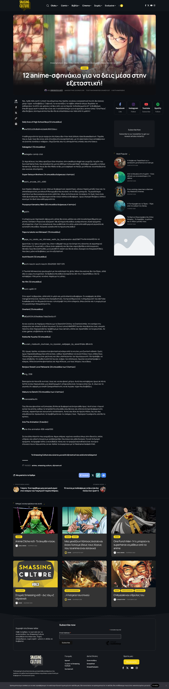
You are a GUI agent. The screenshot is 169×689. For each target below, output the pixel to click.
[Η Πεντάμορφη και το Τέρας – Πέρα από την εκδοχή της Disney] (120, 206)
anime (34, 465)
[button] (48, 5)
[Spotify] (158, 108)
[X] (148, 5)
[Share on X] (16, 113)
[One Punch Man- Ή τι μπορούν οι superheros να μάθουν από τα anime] (133, 520)
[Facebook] (146, 5)
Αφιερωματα (140, 590)
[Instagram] (154, 5)
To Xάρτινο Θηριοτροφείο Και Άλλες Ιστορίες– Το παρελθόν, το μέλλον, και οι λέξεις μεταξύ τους (140, 219)
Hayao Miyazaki (127, 590)
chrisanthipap (121, 599)
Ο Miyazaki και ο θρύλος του (129, 595)
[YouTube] (151, 5)
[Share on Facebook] (16, 107)
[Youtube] (146, 108)
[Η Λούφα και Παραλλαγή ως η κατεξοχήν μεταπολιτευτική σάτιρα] (120, 163)
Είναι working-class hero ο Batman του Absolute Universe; (140, 190)
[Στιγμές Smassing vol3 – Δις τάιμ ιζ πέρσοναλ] (35, 574)
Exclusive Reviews (72, 590)
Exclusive (20, 590)
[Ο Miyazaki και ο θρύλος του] (133, 574)
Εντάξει (155, 685)
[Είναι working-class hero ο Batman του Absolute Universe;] (120, 191)
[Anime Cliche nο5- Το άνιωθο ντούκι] (35, 520)
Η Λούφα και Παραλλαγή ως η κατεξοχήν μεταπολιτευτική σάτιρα (140, 161)
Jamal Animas (22, 545)
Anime (84, 68)
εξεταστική (57, 465)
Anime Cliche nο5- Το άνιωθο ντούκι (35, 541)
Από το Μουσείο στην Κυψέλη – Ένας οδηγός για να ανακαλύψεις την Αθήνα (140, 176)
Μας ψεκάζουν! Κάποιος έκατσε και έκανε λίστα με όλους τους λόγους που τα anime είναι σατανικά (83, 545)
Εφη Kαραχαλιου (57, 90)
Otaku (75, 537)
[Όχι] (166, 685)
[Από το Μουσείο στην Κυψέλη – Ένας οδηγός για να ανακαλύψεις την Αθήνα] (120, 177)
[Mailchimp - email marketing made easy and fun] (113, 645)
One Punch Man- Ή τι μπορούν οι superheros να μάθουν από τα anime (132, 545)
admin (69, 552)
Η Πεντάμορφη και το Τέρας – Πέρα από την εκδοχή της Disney (140, 205)
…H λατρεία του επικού (76, 595)
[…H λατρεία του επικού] (84, 574)
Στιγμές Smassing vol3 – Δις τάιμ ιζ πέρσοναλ (34, 596)
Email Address (65, 632)
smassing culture (45, 465)
